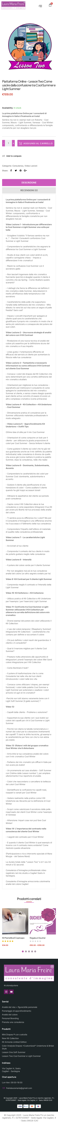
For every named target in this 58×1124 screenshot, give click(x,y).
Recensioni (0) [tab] (29, 190)
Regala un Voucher (38, 938)
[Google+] (25, 170)
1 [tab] (23, 951)
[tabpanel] (15, 927)
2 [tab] (26, 951)
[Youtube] (11, 992)
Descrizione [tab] (29, 182)
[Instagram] (6, 992)
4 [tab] (32, 951)
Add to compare (13, 156)
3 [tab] (29, 951)
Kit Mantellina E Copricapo (13, 938)
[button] (39, 5)
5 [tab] (35, 951)
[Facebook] (11, 170)
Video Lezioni (30, 166)
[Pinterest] (20, 170)
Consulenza (17, 166)
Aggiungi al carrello (38, 143)
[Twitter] (16, 170)
